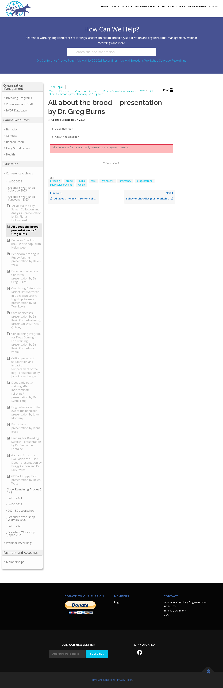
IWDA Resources (173, 6)
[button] (168, 90)
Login (117, 602)
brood (69, 180)
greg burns (108, 180)
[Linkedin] (149, 652)
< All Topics (57, 87)
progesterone (144, 180)
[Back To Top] (208, 672)
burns (82, 180)
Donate (127, 6)
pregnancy (125, 180)
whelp (81, 184)
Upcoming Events (147, 6)
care (93, 180)
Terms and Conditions (102, 679)
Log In (213, 6)
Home (105, 6)
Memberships (197, 6)
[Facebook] (139, 652)
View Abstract (64, 129)
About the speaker (67, 136)
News (115, 6)
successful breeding (61, 184)
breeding (55, 180)
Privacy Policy (124, 679)
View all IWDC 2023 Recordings (98, 60)
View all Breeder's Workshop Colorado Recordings (153, 60)
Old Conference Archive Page (56, 60)
